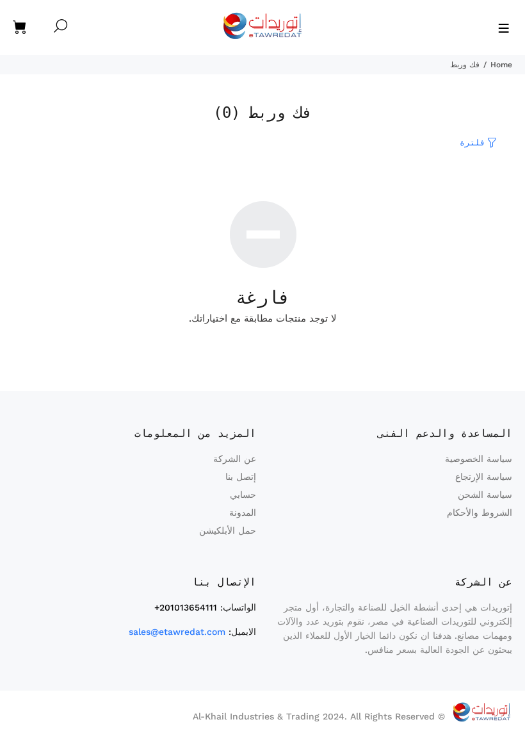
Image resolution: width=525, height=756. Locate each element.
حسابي (243, 494)
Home (501, 64)
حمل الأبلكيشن (227, 530)
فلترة (472, 142)
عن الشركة (234, 459)
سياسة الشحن (485, 494)
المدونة (242, 512)
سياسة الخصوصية (478, 459)
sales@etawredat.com (177, 632)
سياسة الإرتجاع (483, 477)
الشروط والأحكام (479, 512)
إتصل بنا (240, 477)
